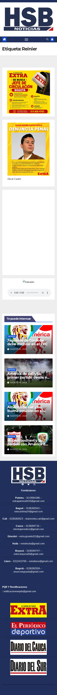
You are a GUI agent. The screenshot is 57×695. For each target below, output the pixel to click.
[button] (47, 39)
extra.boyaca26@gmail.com (28, 554)
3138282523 (16, 518)
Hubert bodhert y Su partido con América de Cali (27, 444)
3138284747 (33, 551)
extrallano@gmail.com (41, 561)
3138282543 (32, 508)
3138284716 (32, 526)
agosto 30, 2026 (18, 349)
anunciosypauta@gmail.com (28, 571)
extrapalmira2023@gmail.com (28, 501)
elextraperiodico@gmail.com (28, 529)
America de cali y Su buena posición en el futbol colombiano (25, 411)
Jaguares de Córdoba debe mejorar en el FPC (27, 342)
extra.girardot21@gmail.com (34, 536)
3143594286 (33, 498)
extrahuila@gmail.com (33, 543)
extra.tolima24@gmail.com (28, 511)
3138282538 (33, 568)
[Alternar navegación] (26, 39)
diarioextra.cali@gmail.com (39, 518)
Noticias (11, 336)
